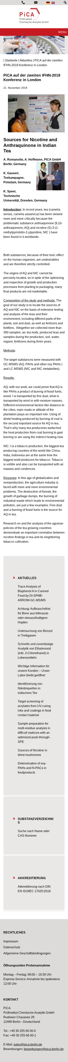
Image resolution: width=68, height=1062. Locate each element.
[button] (62, 32)
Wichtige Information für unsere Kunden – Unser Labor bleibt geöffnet (34, 671)
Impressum (10, 941)
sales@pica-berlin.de (28, 1044)
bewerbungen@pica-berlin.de (44, 1049)
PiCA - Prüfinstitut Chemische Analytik (34, 16)
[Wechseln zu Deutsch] (48, 2)
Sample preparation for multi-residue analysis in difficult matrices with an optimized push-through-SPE (34, 732)
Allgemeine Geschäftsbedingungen (27, 953)
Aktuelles (27, 578)
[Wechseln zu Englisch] (53, 2)
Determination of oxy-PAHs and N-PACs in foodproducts (32, 768)
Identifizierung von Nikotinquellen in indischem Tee (30, 688)
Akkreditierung (32, 878)
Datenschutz (11, 947)
